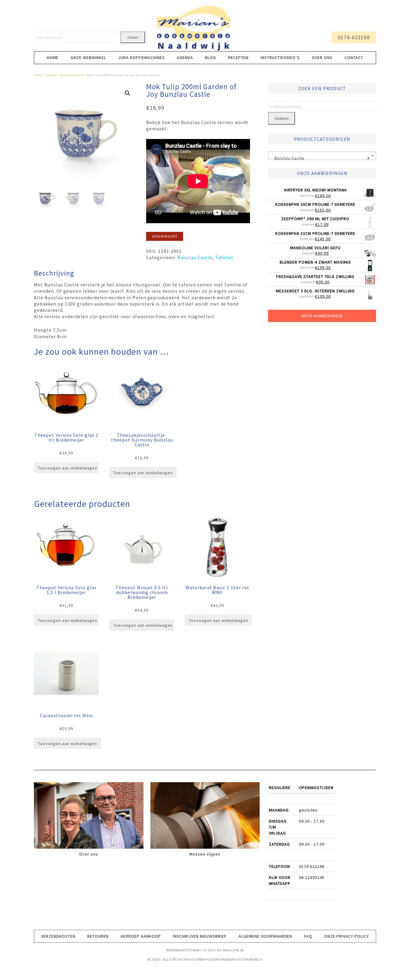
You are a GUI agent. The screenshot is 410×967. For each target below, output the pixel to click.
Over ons (88, 854)
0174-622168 (354, 37)
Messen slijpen (204, 854)
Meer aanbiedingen (322, 315)
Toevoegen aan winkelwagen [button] (67, 468)
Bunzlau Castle (72, 75)
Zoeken (132, 37)
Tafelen (51, 75)
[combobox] (322, 156)
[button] (127, 93)
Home (38, 75)
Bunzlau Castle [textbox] (320, 158)
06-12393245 (311, 877)
